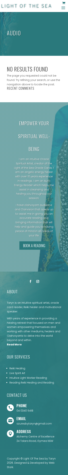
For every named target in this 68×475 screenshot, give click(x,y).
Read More (14, 344)
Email (21, 418)
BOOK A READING (34, 245)
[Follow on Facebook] (30, 281)
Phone (22, 405)
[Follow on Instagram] (38, 281)
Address (24, 431)
